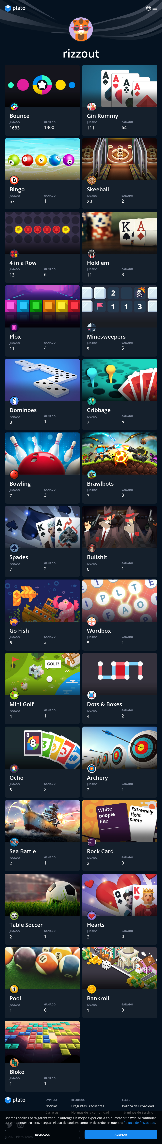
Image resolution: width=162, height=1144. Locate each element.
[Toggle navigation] (155, 8)
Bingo (17, 189)
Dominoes (23, 410)
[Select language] (148, 8)
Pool (15, 998)
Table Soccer (26, 924)
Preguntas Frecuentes (87, 1106)
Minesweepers (106, 336)
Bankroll (98, 998)
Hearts (96, 924)
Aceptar (121, 1134)
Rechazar (42, 1134)
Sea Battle (22, 851)
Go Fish (19, 630)
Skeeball (98, 189)
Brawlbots (100, 483)
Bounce (19, 115)
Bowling (20, 483)
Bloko (16, 1071)
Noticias (51, 1106)
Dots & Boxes (104, 704)
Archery (97, 777)
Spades (18, 557)
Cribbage (99, 410)
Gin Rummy (102, 115)
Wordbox (99, 630)
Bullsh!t (97, 557)
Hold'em (98, 262)
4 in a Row (23, 262)
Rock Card (100, 851)
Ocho (16, 777)
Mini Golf (21, 704)
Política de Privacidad (138, 1106)
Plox (15, 336)
